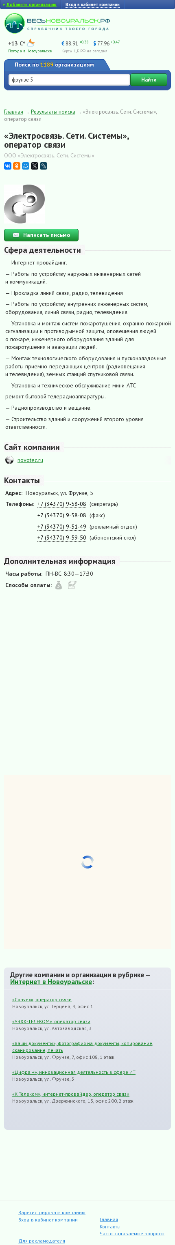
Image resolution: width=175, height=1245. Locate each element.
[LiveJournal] (43, 166)
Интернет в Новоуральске (51, 981)
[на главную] (57, 31)
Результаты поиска (53, 111)
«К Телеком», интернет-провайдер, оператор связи (70, 1094)
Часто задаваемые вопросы (132, 1233)
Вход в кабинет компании (48, 1220)
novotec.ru (30, 460)
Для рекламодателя (41, 1241)
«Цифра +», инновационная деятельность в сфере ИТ (74, 1072)
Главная (13, 111)
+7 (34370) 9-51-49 (61, 526)
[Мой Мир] (25, 166)
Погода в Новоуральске (30, 51)
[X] (34, 166)
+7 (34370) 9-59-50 (61, 537)
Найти (148, 79)
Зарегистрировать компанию (51, 1212)
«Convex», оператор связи (42, 999)
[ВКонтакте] (7, 166)
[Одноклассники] (16, 166)
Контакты (110, 1226)
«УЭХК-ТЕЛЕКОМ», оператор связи (51, 1021)
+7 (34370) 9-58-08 (61, 503)
